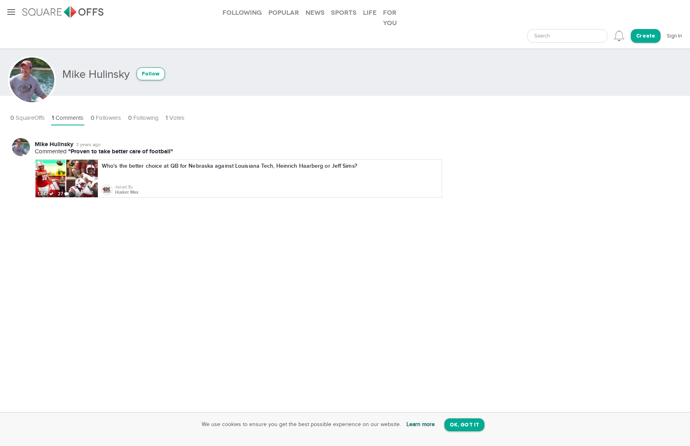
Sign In (674, 36)
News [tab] (315, 13)
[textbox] (567, 36)
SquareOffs (27, 118)
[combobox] (567, 36)
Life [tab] (370, 13)
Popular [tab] (283, 13)
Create (645, 36)
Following (143, 118)
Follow (151, 74)
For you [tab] (390, 18)
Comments (67, 118)
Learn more (420, 424)
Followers (106, 118)
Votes (175, 118)
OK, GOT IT (464, 425)
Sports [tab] (344, 13)
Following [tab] (242, 13)
